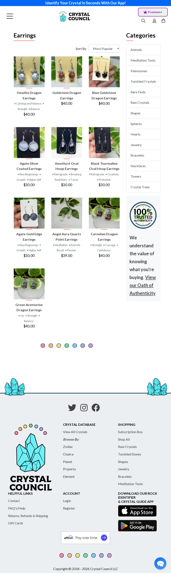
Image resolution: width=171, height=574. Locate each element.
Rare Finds (138, 92)
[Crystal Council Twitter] (74, 409)
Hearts (136, 134)
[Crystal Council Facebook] (97, 409)
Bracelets (137, 155)
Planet (67, 462)
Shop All (124, 439)
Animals (136, 50)
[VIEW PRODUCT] (29, 71)
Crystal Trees (140, 187)
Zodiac (68, 447)
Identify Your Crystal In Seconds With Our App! (85, 3)
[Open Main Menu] (9, 16)
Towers (136, 176)
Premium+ (155, 12)
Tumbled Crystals (143, 81)
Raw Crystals (140, 102)
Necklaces (138, 166)
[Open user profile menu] (154, 20)
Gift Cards (15, 523)
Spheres (136, 124)
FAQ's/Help (16, 508)
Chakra (68, 454)
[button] (160, 563)
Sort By (81, 49)
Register (69, 508)
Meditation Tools (143, 60)
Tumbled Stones (129, 454)
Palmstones (139, 71)
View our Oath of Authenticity (143, 285)
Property (69, 469)
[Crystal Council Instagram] (85, 409)
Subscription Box (130, 432)
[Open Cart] (164, 20)
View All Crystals (75, 432)
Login (67, 501)
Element (69, 476)
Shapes (136, 113)
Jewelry (136, 145)
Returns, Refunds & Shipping (28, 516)
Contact (14, 501)
